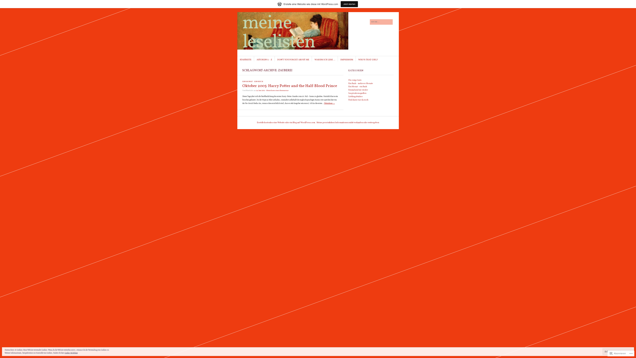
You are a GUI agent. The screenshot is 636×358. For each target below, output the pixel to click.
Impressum (346, 59)
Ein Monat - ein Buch (252, 81)
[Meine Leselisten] (293, 24)
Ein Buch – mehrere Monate (360, 83)
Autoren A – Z (264, 59)
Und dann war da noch (358, 100)
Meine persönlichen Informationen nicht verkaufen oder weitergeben (348, 122)
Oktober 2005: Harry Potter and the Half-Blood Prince (289, 86)
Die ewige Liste (355, 80)
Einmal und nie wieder (358, 90)
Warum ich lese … (325, 59)
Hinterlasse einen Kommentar (277, 90)
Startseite (245, 59)
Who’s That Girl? (368, 59)
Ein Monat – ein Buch (357, 86)
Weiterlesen (329, 103)
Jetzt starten (349, 4)
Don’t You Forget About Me (293, 59)
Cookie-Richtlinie (71, 353)
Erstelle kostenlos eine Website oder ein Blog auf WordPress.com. (286, 122)
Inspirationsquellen (357, 93)
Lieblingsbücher (355, 96)
